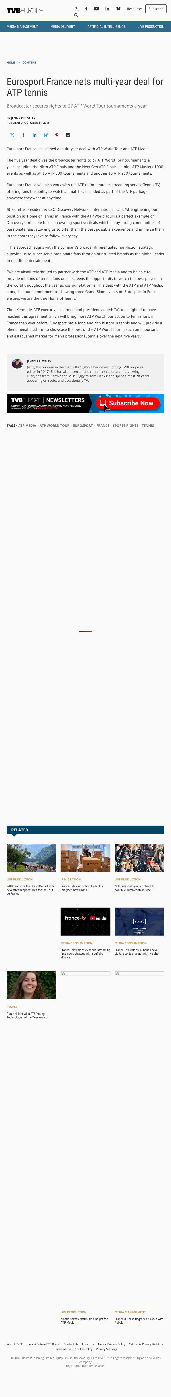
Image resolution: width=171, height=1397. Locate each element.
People (12, 1007)
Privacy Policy (116, 1344)
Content (29, 62)
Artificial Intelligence (106, 26)
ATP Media (27, 425)
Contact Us (71, 1344)
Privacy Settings (106, 1349)
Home (11, 62)
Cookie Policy (83, 1349)
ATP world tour (54, 425)
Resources (134, 8)
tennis (148, 425)
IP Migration (71, 879)
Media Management (22, 26)
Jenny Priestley (23, 118)
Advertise (88, 1344)
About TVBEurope (19, 1344)
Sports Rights (125, 425)
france (102, 425)
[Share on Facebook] (23, 135)
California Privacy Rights (145, 1344)
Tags (101, 1344)
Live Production (151, 26)
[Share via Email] (67, 135)
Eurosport (83, 425)
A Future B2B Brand (47, 1344)
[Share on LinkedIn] (34, 135)
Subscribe (156, 8)
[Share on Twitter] (12, 135)
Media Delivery (63, 26)
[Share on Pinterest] (56, 135)
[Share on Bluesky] (45, 135)
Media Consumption (77, 943)
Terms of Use (62, 1349)
